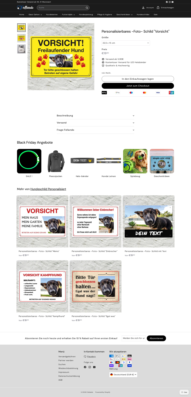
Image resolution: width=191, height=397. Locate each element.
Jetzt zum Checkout (137, 85)
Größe (105, 37)
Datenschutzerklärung (69, 376)
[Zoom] (61, 56)
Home (21, 14)
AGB (60, 380)
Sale (156, 14)
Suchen (62, 364)
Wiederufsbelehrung (68, 368)
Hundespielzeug (86, 14)
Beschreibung (65, 115)
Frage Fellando (65, 129)
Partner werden (66, 360)
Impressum (63, 372)
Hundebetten (52, 14)
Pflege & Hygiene (104, 14)
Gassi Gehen (34, 14)
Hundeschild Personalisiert (48, 189)
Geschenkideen (124, 14)
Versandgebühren (67, 356)
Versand (62, 122)
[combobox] (63, 7)
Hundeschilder (143, 14)
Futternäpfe (67, 14)
